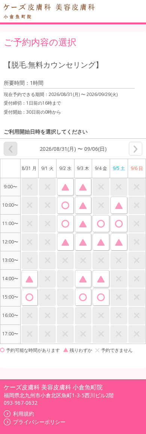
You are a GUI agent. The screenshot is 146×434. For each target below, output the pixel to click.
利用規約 (23, 413)
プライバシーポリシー (39, 421)
